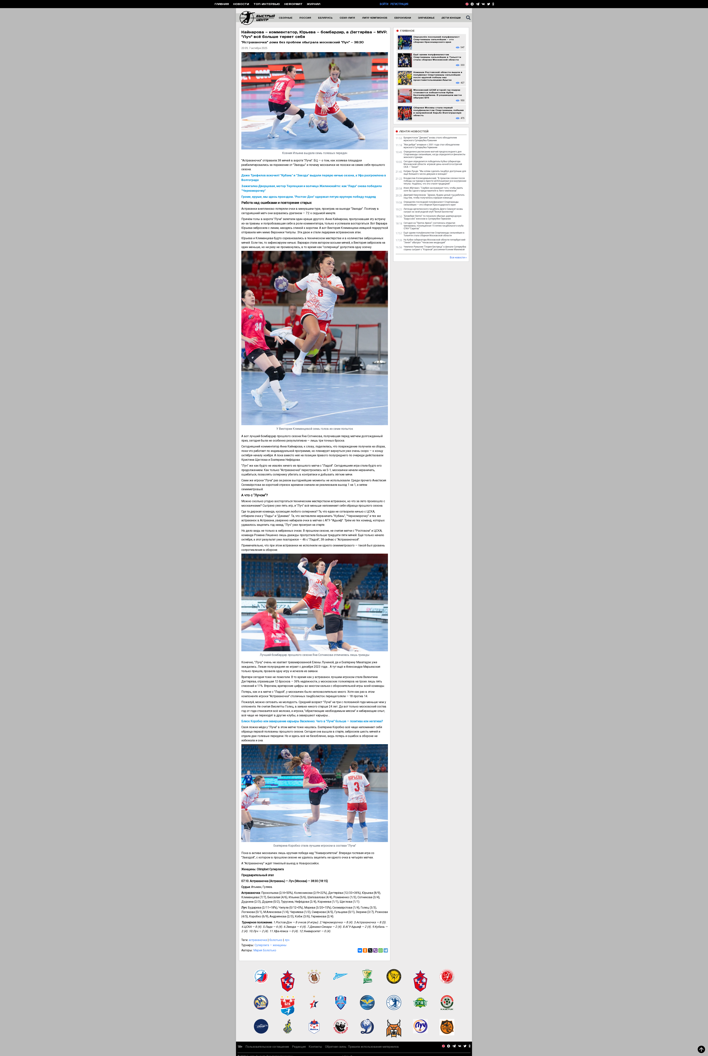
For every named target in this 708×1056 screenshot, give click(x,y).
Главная (222, 4)
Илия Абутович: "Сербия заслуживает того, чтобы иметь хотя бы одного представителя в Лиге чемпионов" (433, 189)
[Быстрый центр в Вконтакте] (483, 4)
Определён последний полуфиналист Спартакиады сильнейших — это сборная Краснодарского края (431, 203)
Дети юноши (451, 17)
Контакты (315, 1046)
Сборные (285, 17)
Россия (305, 17)
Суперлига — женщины (271, 945)
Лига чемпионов (374, 17)
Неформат (293, 4)
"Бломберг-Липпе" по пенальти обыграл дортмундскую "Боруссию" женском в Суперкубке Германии (432, 217)
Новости (241, 4)
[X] (370, 950)
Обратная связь (335, 1046)
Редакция (299, 1046)
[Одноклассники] (365, 950)
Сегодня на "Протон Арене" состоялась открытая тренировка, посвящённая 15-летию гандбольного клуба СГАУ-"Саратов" (434, 226)
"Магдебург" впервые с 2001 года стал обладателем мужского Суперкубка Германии (431, 146)
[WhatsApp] (380, 950)
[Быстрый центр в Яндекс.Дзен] (472, 4)
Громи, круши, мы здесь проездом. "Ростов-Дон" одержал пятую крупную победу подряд (308, 196)
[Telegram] (386, 950)
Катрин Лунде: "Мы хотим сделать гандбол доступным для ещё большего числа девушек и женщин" (435, 172)
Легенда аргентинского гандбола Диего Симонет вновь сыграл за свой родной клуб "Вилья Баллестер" (433, 210)
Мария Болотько (264, 950)
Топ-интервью (267, 4)
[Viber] (375, 950)
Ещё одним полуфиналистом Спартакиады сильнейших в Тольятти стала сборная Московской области (434, 234)
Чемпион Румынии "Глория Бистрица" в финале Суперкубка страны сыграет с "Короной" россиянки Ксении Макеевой (435, 248)
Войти (384, 4)
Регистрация (399, 4)
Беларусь (325, 17)
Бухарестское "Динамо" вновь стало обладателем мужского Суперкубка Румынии (430, 139)
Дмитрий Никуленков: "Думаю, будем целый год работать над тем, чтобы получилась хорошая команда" (434, 196)
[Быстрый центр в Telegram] (477, 4)
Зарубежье (426, 17)
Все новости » (458, 257)
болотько (275, 940)
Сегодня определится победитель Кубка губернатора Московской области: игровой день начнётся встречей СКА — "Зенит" (433, 164)
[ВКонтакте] (360, 950)
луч (287, 940)
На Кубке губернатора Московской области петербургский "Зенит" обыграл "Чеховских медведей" (434, 241)
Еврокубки (402, 17)
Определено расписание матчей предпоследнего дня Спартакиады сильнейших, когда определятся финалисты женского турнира (434, 154)
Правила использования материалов (373, 1046)
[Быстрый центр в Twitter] (488, 4)
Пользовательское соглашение (267, 1046)
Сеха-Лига (347, 17)
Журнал (313, 4)
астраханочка (258, 940)
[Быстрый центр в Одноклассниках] (493, 4)
